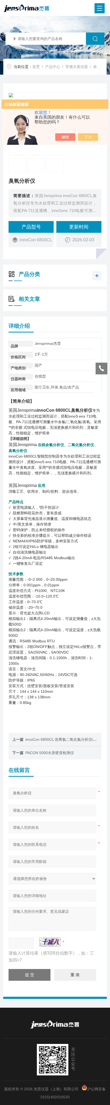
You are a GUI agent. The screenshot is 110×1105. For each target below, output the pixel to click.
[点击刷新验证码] (50, 942)
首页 (36, 67)
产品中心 (52, 67)
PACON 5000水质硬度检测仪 (49, 753)
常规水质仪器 (76, 67)
